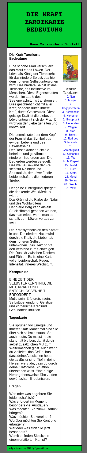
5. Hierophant (71, 119)
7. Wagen (71, 127)
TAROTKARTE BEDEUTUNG (44, 26)
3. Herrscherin (70, 111)
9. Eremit (70, 134)
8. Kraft (70, 131)
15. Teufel (71, 165)
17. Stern (70, 172)
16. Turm (70, 169)
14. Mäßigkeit (71, 161)
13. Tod (70, 157)
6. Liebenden (71, 123)
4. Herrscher (70, 115)
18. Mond (70, 176)
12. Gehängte (71, 153)
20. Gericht (70, 184)
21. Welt (71, 188)
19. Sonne (71, 180)
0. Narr (71, 96)
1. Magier (70, 100)
